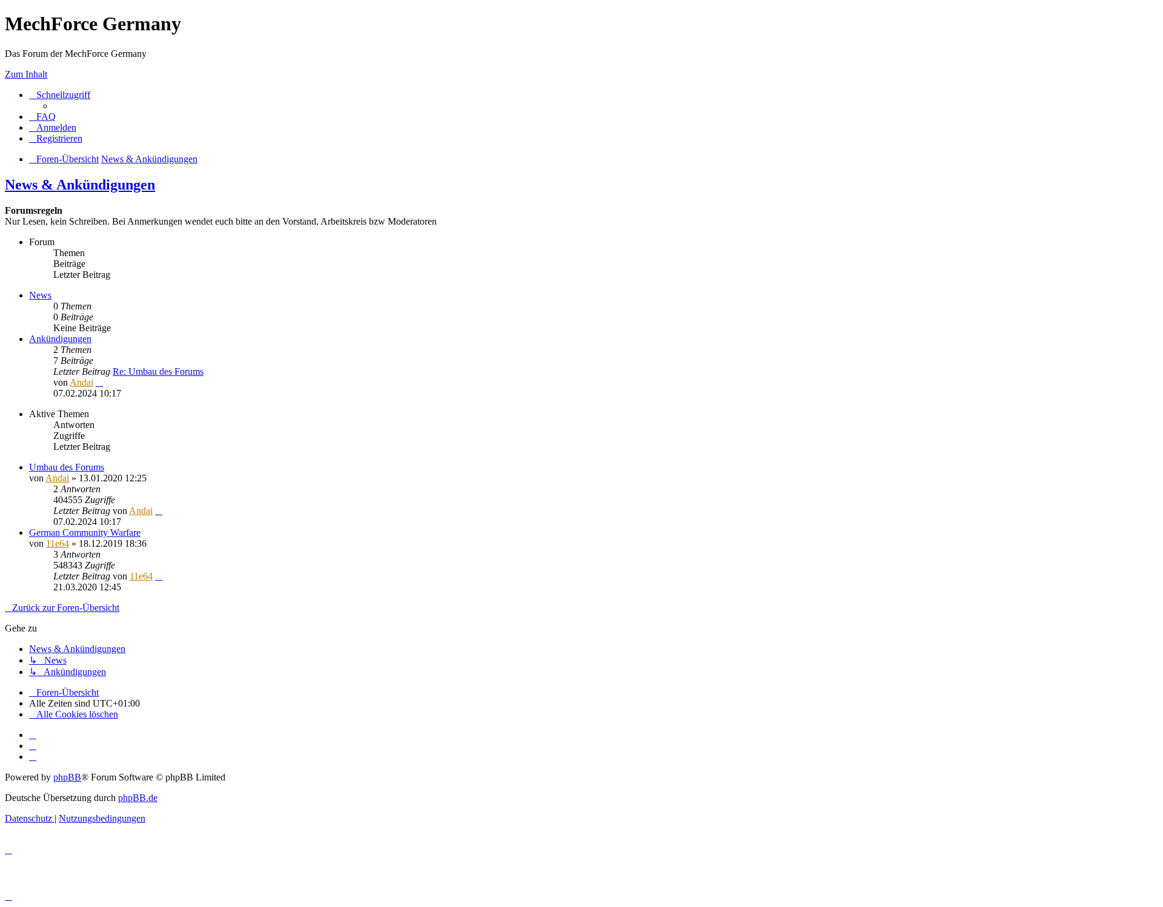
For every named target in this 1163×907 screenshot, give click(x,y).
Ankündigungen (60, 339)
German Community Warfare (85, 532)
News (40, 295)
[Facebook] (32, 745)
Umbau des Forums (66, 467)
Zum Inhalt (26, 74)
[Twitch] (32, 756)
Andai (81, 382)
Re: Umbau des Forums (158, 371)
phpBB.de (137, 798)
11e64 (57, 543)
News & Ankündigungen (80, 185)
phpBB (67, 777)
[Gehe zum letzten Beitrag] (158, 511)
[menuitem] (42, 116)
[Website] (32, 735)
